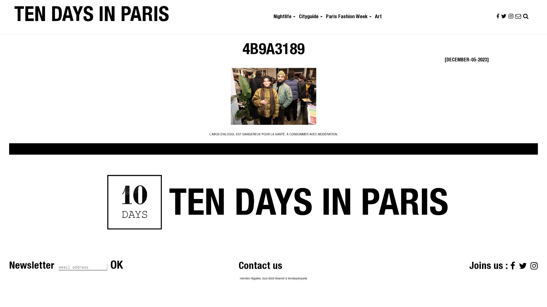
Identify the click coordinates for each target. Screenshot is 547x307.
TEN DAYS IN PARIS (91, 17)
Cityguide (309, 17)
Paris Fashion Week (347, 17)
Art (378, 17)
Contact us (260, 267)
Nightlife (283, 17)
